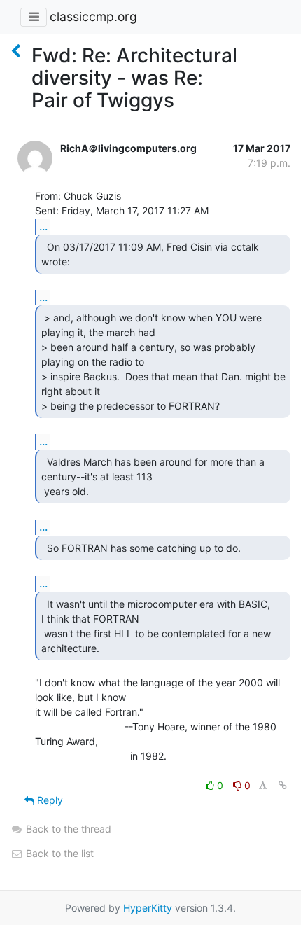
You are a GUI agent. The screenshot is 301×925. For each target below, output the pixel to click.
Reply (48, 800)
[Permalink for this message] (282, 785)
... (43, 226)
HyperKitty (147, 908)
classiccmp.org (93, 16)
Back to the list (58, 853)
